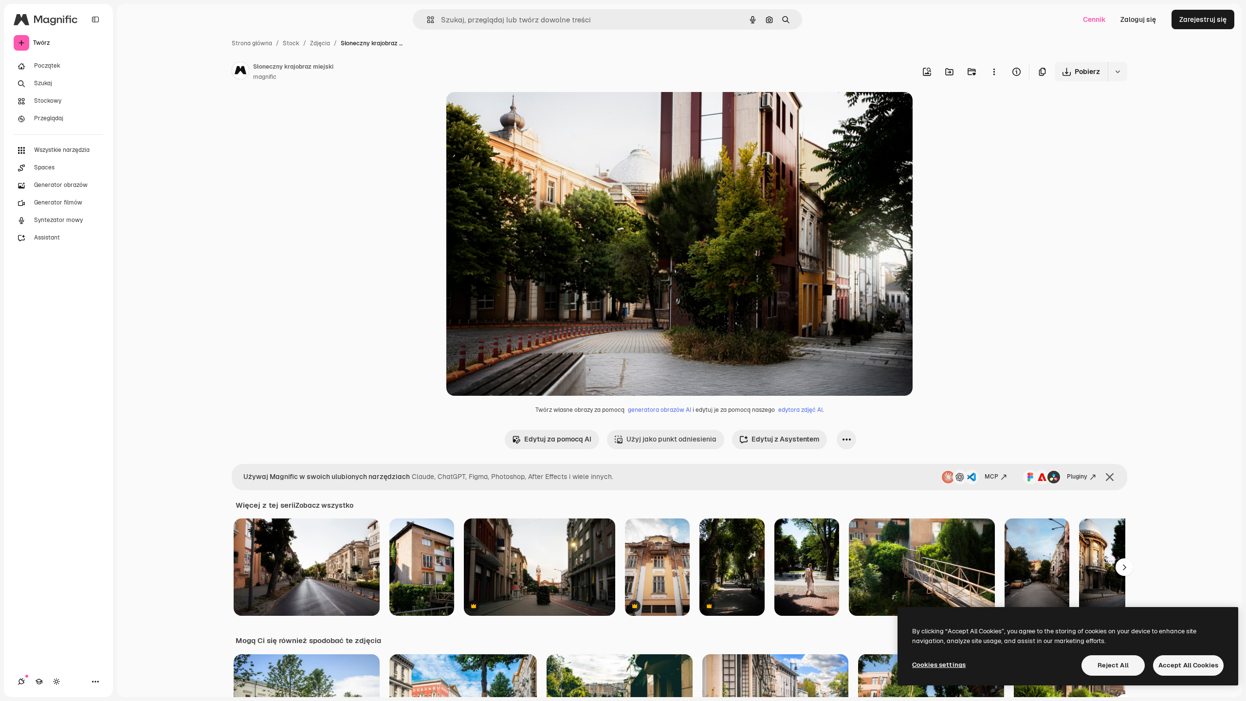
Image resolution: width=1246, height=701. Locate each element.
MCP (991, 476)
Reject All (1113, 665)
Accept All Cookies (1188, 665)
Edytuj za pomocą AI (557, 439)
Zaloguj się (1138, 19)
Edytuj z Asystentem (785, 439)
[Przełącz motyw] (56, 681)
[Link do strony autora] (240, 72)
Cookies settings (939, 665)
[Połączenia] (21, 681)
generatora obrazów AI (659, 410)
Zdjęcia (320, 43)
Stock (291, 43)
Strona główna (252, 43)
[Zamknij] (1110, 477)
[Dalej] (1124, 567)
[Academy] (39, 681)
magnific (264, 77)
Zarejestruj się (1203, 19)
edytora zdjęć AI (800, 410)
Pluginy (1077, 476)
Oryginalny (513, 110)
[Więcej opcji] (994, 71)
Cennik (1094, 19)
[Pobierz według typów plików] (1117, 71)
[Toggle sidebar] (95, 19)
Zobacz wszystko (324, 505)
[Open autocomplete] (426, 19)
